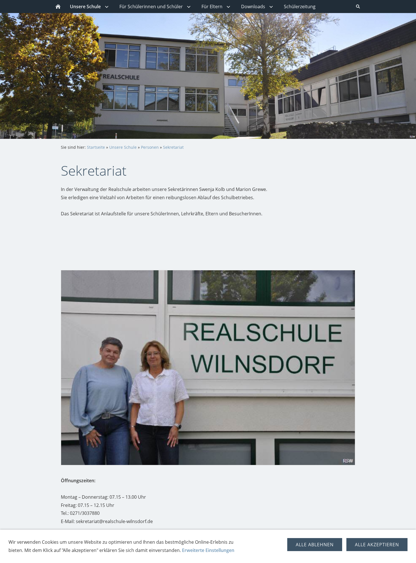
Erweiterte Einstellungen (208, 550)
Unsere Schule (123, 147)
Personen (150, 147)
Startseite (96, 147)
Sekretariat (173, 147)
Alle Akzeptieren (377, 544)
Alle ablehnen (315, 544)
